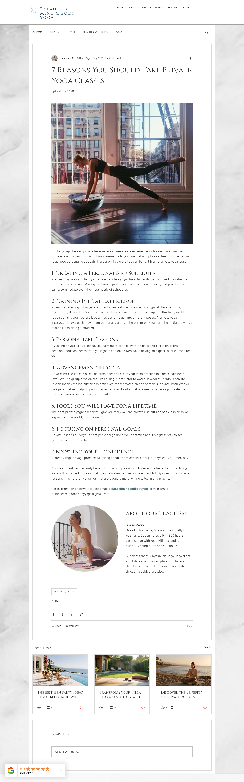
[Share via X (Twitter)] (62, 614)
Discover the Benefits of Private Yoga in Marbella (181, 694)
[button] (207, 32)
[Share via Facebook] (53, 614)
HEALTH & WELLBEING (95, 32)
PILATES (54, 32)
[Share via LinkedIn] (72, 614)
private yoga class (64, 591)
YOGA (119, 32)
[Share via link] (81, 614)
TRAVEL (71, 32)
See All (208, 647)
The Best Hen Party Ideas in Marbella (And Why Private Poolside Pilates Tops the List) (60, 694)
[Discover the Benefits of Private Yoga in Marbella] (183, 670)
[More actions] (190, 58)
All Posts (37, 32)
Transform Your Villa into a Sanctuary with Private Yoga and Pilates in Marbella (120, 694)
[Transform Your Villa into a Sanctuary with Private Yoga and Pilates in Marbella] (122, 670)
